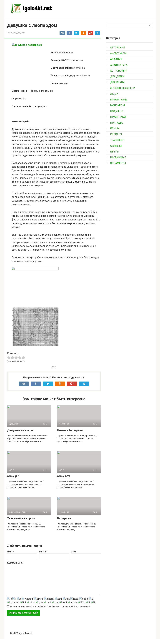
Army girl (13, 476)
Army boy (63, 476)
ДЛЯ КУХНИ (117, 82)
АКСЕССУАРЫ (118, 53)
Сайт (73, 551)
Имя (10, 551)
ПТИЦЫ (115, 128)
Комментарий (15, 562)
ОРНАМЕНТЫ (118, 163)
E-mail (43, 551)
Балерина (64, 518)
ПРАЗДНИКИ (118, 116)
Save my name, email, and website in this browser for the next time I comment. (50, 606)
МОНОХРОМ (117, 105)
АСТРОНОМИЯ (118, 70)
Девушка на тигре (20, 430)
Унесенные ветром (21, 518)
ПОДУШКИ (116, 111)
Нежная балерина (70, 430)
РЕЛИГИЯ (116, 134)
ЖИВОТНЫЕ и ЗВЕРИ (122, 88)
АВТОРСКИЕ (117, 47)
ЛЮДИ (114, 93)
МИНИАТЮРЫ (118, 99)
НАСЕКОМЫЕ (118, 157)
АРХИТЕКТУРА (119, 64)
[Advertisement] (129, 218)
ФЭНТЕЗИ (116, 145)
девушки (20, 32)
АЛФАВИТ (116, 59)
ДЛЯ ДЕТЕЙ (117, 76)
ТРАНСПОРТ (117, 140)
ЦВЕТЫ (114, 151)
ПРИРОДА (116, 122)
